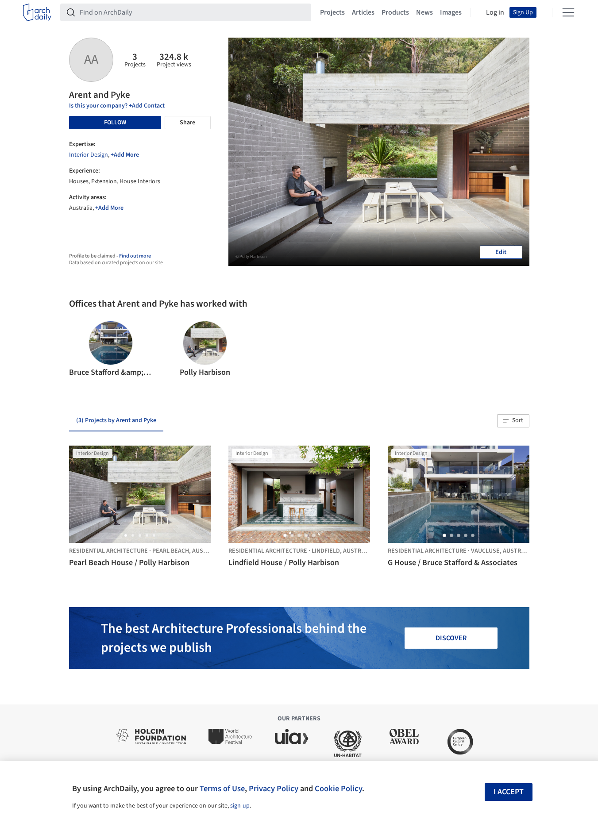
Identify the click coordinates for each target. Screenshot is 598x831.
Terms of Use (222, 788)
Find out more (135, 256)
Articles (363, 12)
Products (395, 12)
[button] (79, 349)
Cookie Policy (338, 788)
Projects (332, 12)
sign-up (240, 805)
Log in (495, 12)
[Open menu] (568, 12)
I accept (509, 791)
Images (451, 12)
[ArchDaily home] (37, 12)
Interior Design (88, 154)
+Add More (125, 154)
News (424, 12)
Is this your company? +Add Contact (117, 106)
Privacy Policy (273, 788)
